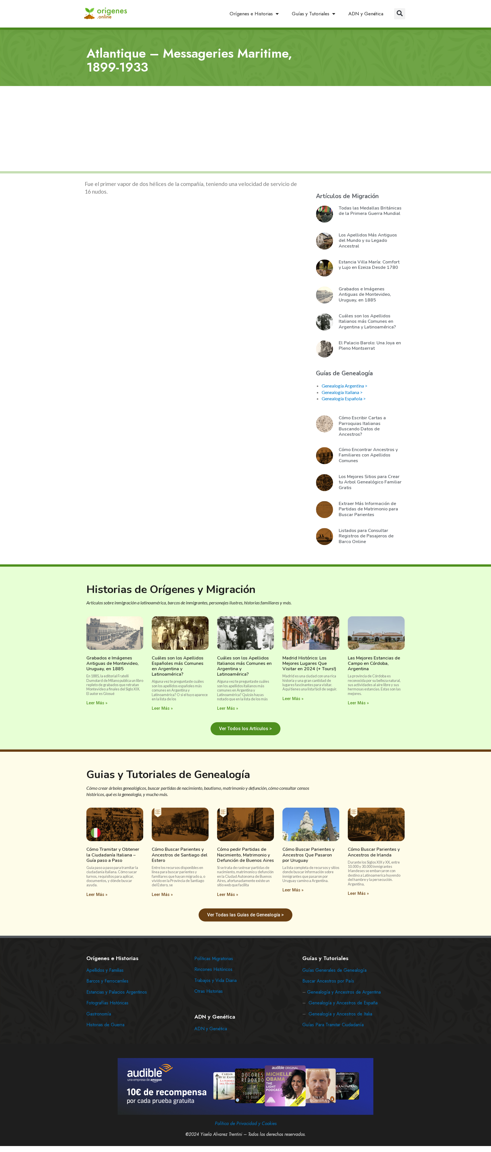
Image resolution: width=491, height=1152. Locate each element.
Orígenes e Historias (251, 13)
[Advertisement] (245, 129)
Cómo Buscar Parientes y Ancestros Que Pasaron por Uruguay (308, 854)
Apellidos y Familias (105, 970)
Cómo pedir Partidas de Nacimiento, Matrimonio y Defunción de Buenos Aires (245, 854)
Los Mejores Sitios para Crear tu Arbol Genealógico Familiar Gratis (370, 482)
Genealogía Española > (344, 398)
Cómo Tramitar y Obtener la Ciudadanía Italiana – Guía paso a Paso (112, 854)
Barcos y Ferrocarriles (107, 981)
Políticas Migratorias (213, 958)
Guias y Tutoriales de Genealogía (168, 774)
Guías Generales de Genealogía (334, 970)
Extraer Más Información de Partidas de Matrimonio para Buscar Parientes (368, 509)
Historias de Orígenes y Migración (170, 589)
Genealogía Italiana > (342, 392)
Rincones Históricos (213, 969)
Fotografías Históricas (107, 1003)
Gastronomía (98, 1014)
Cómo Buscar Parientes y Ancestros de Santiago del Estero (179, 854)
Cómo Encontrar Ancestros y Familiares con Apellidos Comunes (368, 455)
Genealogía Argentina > (344, 385)
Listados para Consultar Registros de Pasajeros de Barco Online (366, 535)
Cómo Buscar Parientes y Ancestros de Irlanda (374, 852)
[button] (399, 13)
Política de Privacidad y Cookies (245, 1123)
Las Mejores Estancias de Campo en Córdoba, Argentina (374, 663)
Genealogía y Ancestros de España (343, 1003)
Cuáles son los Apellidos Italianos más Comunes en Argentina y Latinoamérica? (367, 321)
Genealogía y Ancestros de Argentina (344, 992)
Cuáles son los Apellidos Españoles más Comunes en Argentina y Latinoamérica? (177, 666)
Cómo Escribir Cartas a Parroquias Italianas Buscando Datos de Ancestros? (362, 426)
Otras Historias (208, 991)
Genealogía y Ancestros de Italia (340, 1014)
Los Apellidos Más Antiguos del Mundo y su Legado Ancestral (368, 240)
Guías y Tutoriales (310, 13)
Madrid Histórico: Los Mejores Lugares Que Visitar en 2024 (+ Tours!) (309, 663)
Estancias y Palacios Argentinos (116, 992)
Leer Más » (96, 703)
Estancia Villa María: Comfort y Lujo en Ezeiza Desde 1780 (369, 265)
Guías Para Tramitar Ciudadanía (333, 1024)
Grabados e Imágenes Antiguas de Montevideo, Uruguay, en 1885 (365, 294)
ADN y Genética (365, 13)
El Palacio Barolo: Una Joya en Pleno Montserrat (370, 345)
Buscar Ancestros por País (328, 981)
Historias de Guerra (105, 1024)
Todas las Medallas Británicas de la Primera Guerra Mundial (370, 211)
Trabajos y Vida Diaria (215, 980)
